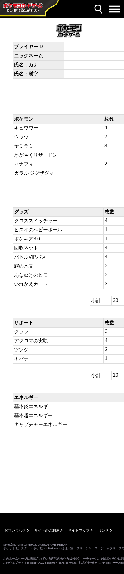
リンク (103, 530)
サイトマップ (79, 530)
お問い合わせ (15, 530)
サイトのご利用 (47, 530)
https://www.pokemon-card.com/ (50, 562)
